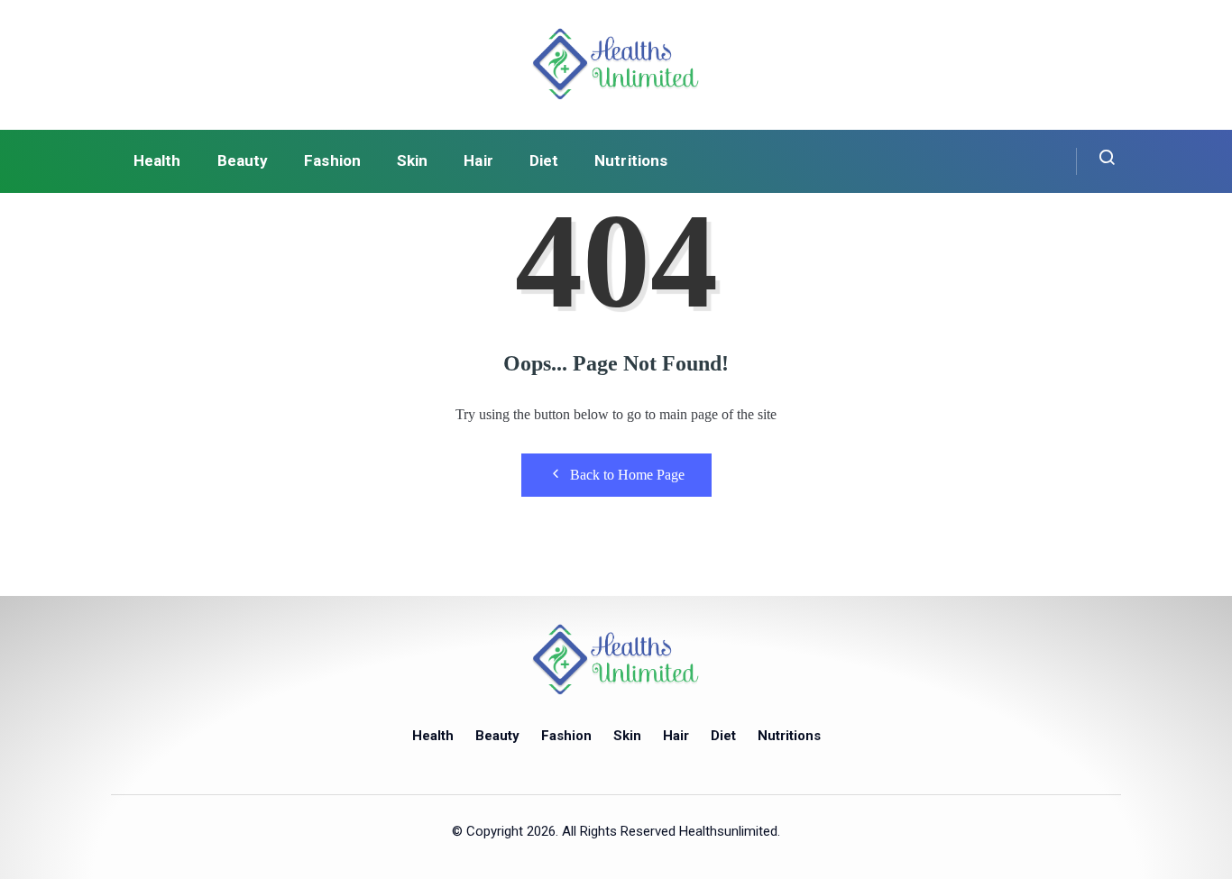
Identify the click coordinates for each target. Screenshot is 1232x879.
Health (157, 160)
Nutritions (630, 160)
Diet (543, 160)
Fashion (332, 160)
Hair (478, 160)
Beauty (243, 160)
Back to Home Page (627, 474)
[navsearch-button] (1096, 161)
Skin (412, 160)
